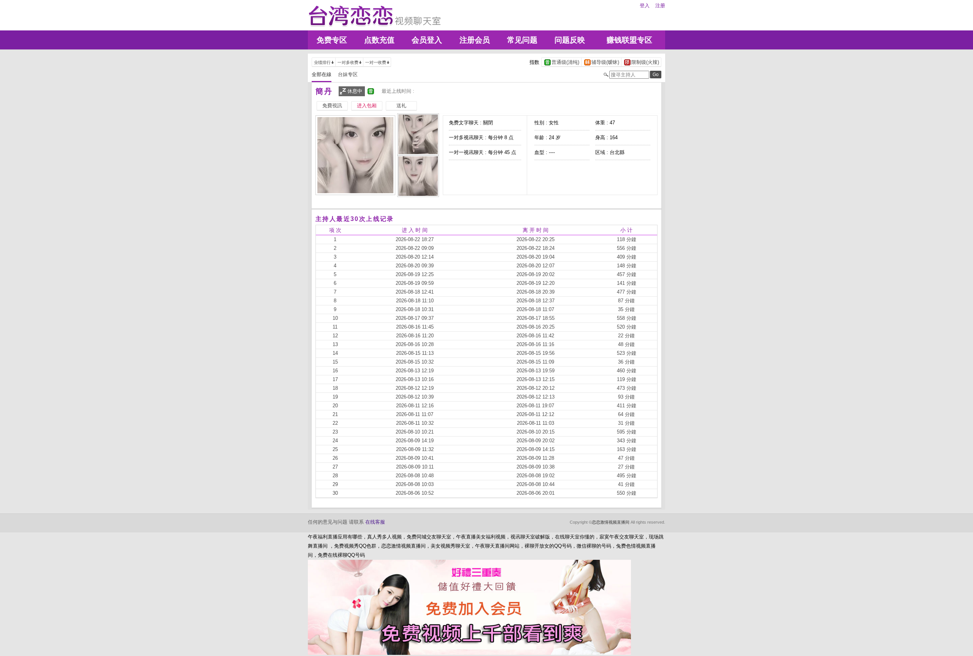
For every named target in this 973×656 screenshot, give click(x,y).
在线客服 (375, 522)
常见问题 (522, 40)
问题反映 (570, 40)
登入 (645, 5)
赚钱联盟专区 (629, 40)
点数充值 (379, 40)
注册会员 (475, 40)
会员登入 (427, 40)
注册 (660, 5)
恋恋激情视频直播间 (610, 522)
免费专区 (332, 40)
